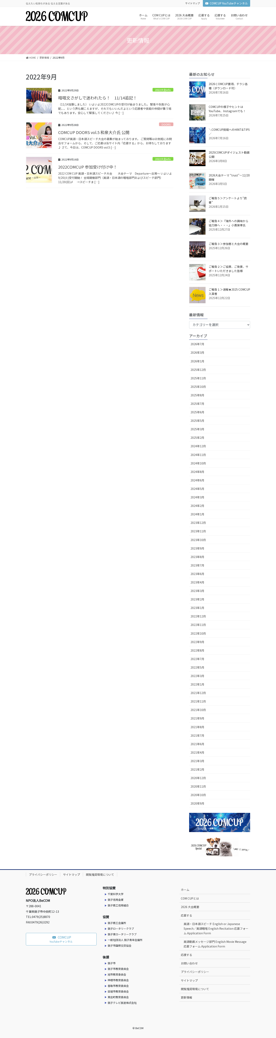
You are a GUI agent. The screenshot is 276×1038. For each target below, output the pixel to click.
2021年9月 (197, 718)
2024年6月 (197, 480)
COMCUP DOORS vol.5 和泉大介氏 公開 (94, 132)
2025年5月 (197, 421)
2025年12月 (198, 370)
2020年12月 (198, 778)
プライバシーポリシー (43, 874)
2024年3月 (197, 497)
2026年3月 (197, 352)
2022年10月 (198, 633)
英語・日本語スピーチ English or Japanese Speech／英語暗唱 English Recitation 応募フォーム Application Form (216, 928)
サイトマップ (192, 3)
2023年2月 (197, 599)
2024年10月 (198, 463)
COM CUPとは (190, 898)
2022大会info (163, 90)
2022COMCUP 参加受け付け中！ (87, 167)
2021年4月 (197, 752)
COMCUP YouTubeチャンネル (229, 3)
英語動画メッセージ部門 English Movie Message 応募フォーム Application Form (215, 944)
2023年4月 (197, 582)
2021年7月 (197, 735)
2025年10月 (198, 387)
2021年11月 (198, 701)
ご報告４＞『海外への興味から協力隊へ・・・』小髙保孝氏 (228, 223)
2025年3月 (197, 429)
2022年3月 (197, 676)
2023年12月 (198, 523)
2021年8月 (197, 727)
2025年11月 (198, 378)
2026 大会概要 (190, 907)
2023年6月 (197, 574)
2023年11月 (198, 531)
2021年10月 (198, 710)
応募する (186, 915)
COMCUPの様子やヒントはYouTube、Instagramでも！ (227, 109)
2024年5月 (197, 489)
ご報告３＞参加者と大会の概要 (228, 244)
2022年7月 (197, 659)
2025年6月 (197, 412)
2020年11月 (198, 786)
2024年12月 (198, 446)
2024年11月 (198, 455)
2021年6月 (197, 744)
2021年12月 (198, 693)
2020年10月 (198, 795)
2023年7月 (197, 565)
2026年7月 (197, 344)
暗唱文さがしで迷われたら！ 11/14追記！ (97, 98)
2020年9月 (197, 803)
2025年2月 (197, 438)
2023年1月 (197, 608)
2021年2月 (197, 769)
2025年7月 (197, 404)
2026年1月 (197, 361)
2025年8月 (197, 395)
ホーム (185, 890)
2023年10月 (198, 540)
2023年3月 (197, 591)
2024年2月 (197, 506)
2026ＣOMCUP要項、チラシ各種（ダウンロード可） (228, 86)
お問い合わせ (189, 963)
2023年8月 (197, 557)
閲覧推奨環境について (100, 874)
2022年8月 (197, 650)
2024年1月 (197, 514)
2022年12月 (198, 616)
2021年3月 (197, 761)
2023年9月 (197, 548)
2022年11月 (198, 625)
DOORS (166, 124)
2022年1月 (197, 684)
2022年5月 (197, 667)
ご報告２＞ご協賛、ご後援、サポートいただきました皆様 (228, 269)
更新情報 (186, 997)
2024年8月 (197, 472)
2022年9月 (197, 642)
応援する (186, 955)
